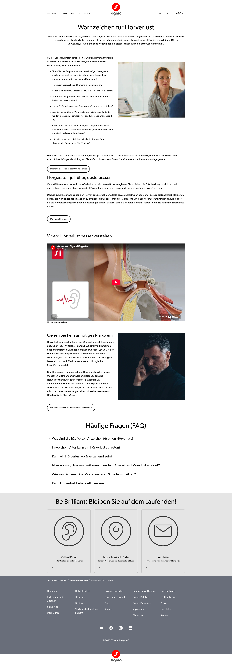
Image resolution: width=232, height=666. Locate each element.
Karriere (164, 615)
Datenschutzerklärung (144, 591)
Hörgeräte (52, 591)
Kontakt (108, 609)
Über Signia (53, 613)
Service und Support (115, 597)
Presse (164, 603)
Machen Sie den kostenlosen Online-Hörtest (68, 169)
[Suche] (160, 13)
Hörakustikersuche (86, 13)
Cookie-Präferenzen (142, 603)
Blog (107, 603)
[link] (69, 541)
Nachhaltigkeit (168, 591)
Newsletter (166, 609)
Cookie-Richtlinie (141, 597)
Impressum (138, 609)
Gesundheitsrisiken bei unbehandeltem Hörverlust (71, 408)
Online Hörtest (68, 13)
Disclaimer (138, 615)
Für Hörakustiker (169, 597)
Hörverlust (80, 597)
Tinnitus (79, 603)
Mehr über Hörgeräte (58, 219)
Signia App (52, 607)
